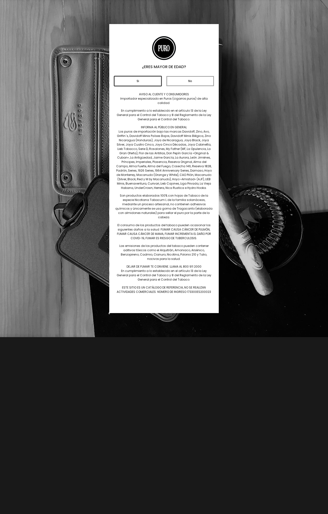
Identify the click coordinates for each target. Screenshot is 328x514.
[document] (164, 257)
